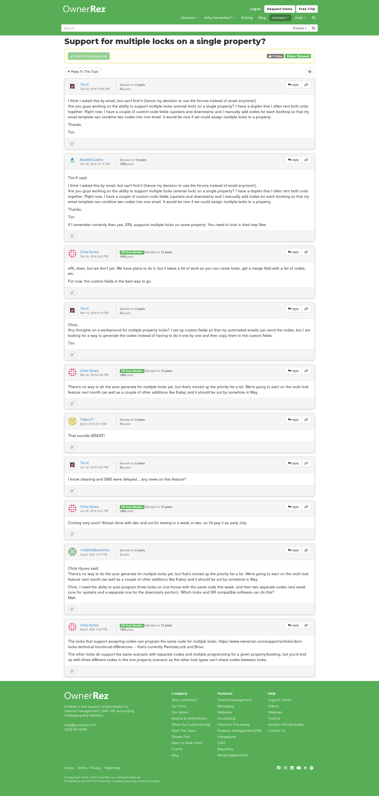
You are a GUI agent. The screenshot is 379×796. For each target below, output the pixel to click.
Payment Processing (233, 725)
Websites (224, 712)
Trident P (87, 419)
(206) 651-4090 (75, 729)
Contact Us (276, 731)
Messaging (225, 706)
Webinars (275, 712)
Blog (175, 755)
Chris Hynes (89, 251)
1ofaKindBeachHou (95, 549)
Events (177, 749)
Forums (274, 718)
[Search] (313, 17)
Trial (307, 9)
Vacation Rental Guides (286, 725)
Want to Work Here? (187, 743)
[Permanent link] (306, 84)
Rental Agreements (232, 755)
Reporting (225, 749)
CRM (221, 743)
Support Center (280, 700)
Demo (279, 9)
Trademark (112, 768)
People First (181, 737)
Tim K (84, 84)
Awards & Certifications (189, 718)
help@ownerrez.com (80, 725)
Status (69, 768)
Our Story (179, 706)
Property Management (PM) (239, 731)
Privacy (95, 768)
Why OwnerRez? (185, 700)
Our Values (180, 712)
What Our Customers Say (191, 725)
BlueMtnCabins (91, 159)
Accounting (226, 718)
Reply (84, 71)
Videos (273, 706)
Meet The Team (184, 731)
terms (148, 781)
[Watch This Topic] (310, 71)
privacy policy (130, 781)
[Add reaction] (72, 144)
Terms (82, 768)
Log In (255, 9)
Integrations (226, 737)
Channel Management (234, 700)
